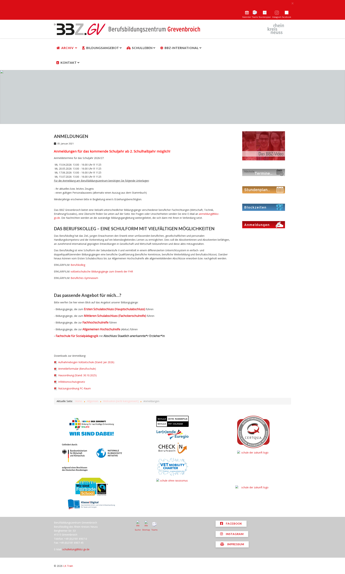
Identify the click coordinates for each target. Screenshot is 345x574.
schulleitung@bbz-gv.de (75, 549)
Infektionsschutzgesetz (71, 381)
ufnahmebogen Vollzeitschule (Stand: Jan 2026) (86, 362)
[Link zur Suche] (138, 524)
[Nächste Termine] (263, 172)
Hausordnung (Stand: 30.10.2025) (77, 375)
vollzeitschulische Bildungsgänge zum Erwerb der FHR (102, 271)
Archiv (67, 48)
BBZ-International (182, 48)
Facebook (233, 523)
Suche (138, 530)
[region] (172, 97)
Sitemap (146, 530)
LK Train (68, 566)
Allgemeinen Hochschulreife (101, 329)
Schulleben (142, 48)
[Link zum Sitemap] (146, 524)
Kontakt (69, 62)
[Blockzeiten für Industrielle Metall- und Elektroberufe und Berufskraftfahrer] (263, 207)
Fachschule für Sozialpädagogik (77, 336)
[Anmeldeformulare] (263, 224)
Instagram (276, 17)
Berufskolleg (78, 265)
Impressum (235, 544)
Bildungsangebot (102, 48)
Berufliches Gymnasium (84, 278)
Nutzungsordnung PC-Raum (74, 388)
